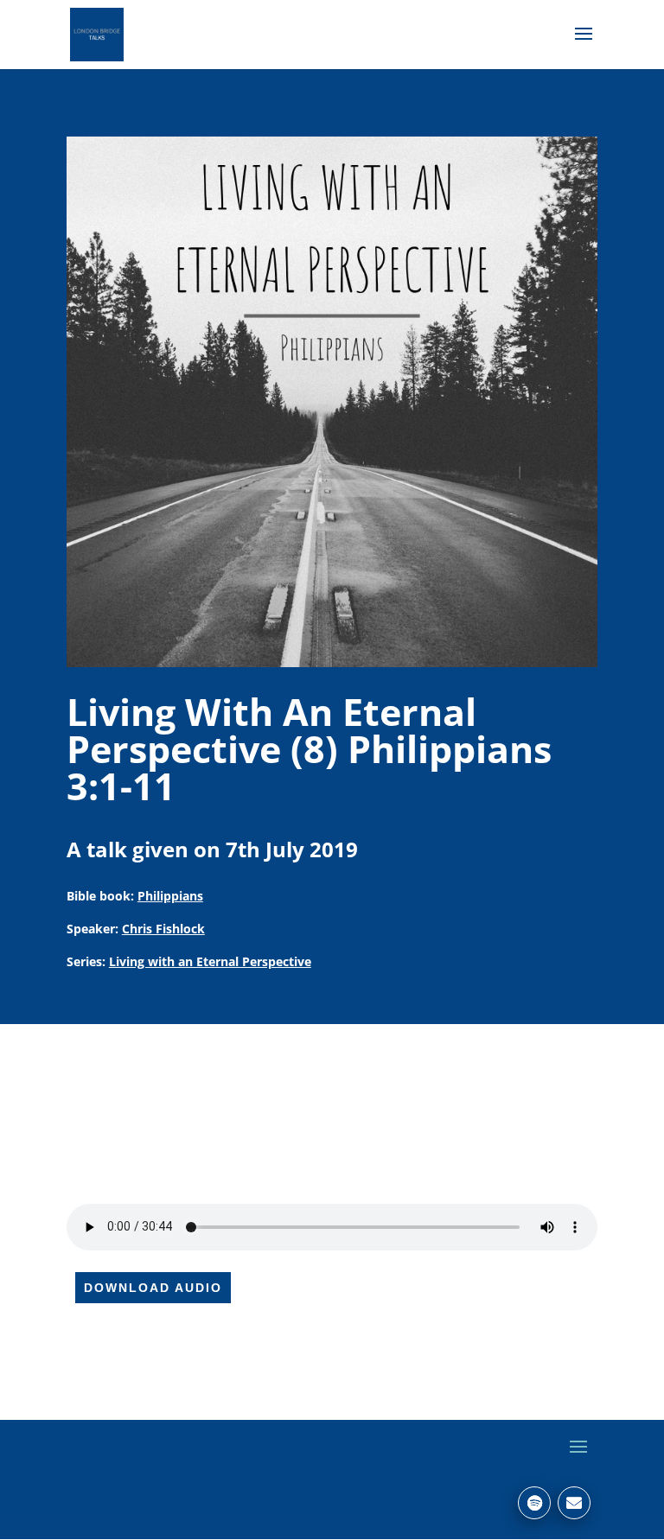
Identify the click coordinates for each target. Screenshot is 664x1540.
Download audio (153, 1288)
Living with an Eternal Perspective (210, 961)
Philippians (170, 896)
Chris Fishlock (163, 928)
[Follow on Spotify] (534, 1502)
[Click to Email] (574, 1502)
